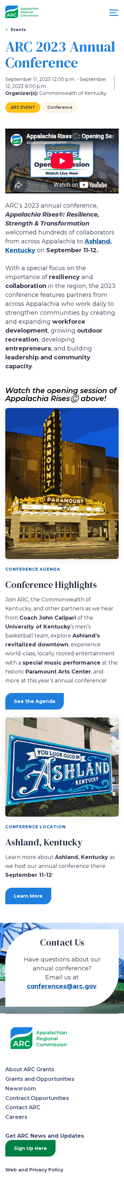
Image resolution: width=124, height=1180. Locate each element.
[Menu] (114, 14)
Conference (59, 107)
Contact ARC (22, 1107)
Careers (16, 1117)
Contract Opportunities (37, 1098)
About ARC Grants (29, 1069)
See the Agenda (34, 701)
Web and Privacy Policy (34, 1170)
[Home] (21, 12)
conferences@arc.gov (62, 986)
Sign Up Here (30, 1148)
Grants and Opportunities (39, 1079)
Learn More (28, 896)
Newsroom (20, 1088)
